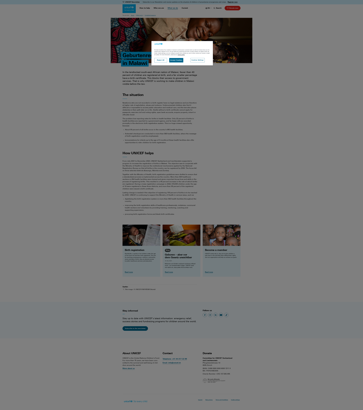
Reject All (160, 60)
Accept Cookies (176, 60)
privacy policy (181, 54)
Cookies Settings (197, 60)
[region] (182, 53)
